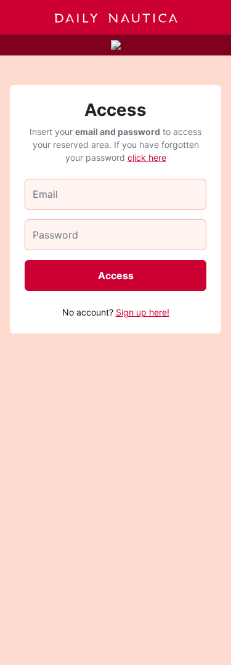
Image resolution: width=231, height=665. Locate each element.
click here (147, 157)
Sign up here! (142, 312)
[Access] (211, 17)
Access (116, 275)
